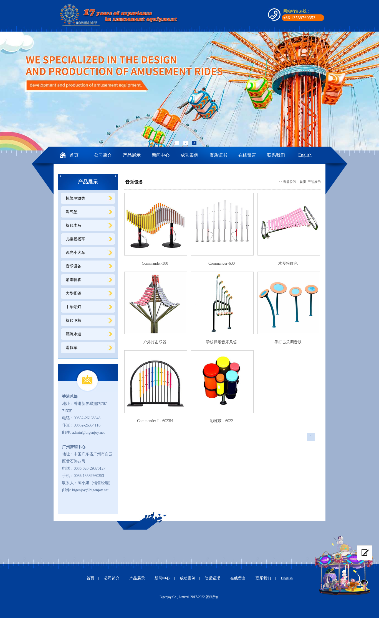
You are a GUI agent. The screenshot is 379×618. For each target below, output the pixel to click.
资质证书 (218, 155)
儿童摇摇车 (75, 239)
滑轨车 (71, 348)
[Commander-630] (222, 224)
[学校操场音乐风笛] (222, 303)
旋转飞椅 (73, 320)
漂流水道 (73, 334)
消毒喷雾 (73, 280)
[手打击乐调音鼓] (288, 303)
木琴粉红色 (288, 263)
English (305, 155)
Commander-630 (221, 263)
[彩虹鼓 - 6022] (222, 381)
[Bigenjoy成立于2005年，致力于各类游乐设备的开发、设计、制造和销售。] (120, 15)
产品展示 (132, 155)
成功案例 (189, 155)
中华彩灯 (73, 307)
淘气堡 (71, 212)
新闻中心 (161, 155)
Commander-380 (155, 263)
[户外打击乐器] (155, 303)
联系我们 (276, 155)
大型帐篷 (73, 293)
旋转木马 (73, 225)
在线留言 (247, 155)
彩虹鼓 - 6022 (221, 421)
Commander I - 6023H (155, 421)
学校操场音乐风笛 (221, 342)
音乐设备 (73, 266)
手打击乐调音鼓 (288, 342)
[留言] (364, 552)
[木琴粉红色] (288, 224)
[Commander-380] (155, 224)
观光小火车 (75, 253)
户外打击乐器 (154, 342)
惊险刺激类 (75, 198)
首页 (74, 155)
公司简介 (103, 155)
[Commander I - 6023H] (155, 381)
